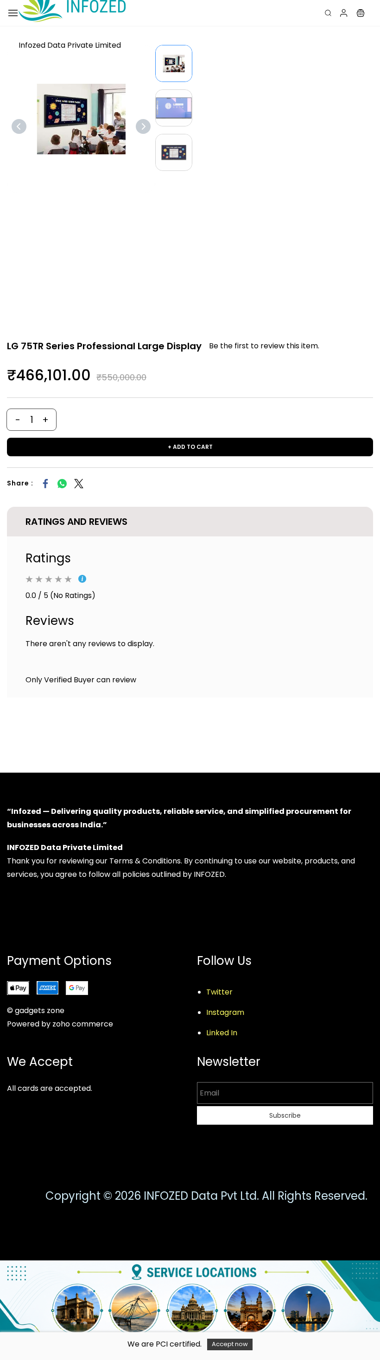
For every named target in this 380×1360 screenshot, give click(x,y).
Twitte (217, 992)
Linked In (221, 1032)
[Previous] (19, 126)
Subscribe (285, 1115)
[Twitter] (78, 483)
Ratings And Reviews (76, 521)
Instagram (225, 1012)
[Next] (143, 126)
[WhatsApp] (62, 483)
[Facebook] (45, 483)
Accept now (230, 1344)
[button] (360, 13)
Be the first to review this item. (264, 345)
